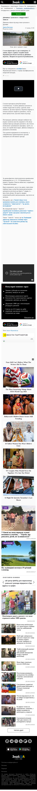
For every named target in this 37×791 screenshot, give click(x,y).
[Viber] (16, 741)
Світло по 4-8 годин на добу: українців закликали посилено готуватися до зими (16, 311)
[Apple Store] (12, 749)
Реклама (4, 765)
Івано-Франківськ (12, 330)
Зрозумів (18, 14)
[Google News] (21, 741)
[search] (2, 2)
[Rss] (7, 741)
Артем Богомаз (8, 27)
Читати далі (18, 730)
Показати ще (29, 317)
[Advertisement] (18, 157)
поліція (19, 68)
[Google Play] (24, 749)
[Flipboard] (25, 741)
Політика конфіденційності (9, 762)
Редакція (4, 768)
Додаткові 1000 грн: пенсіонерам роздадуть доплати (17, 304)
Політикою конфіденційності (25, 8)
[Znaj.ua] (18, 2)
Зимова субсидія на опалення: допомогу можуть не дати (16, 291)
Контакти (4, 771)
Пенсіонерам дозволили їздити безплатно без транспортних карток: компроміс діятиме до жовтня (18, 298)
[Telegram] (12, 741)
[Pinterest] (30, 741)
